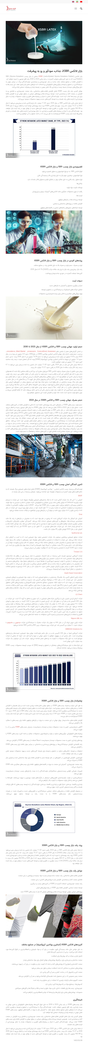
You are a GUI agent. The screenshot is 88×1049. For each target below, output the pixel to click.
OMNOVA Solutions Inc (73, 629)
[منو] (76, 9)
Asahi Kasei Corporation (73, 573)
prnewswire (31, 351)
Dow (80, 514)
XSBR (40, 76)
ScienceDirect (42, 351)
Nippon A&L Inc (76, 618)
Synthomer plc (77, 533)
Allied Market (21, 351)
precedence (11, 351)
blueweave (51, 351)
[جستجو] (80, 8)
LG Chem (79, 594)
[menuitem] (80, 8)
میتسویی (18, 622)
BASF (80, 496)
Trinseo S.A (78, 552)
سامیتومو (10, 622)
